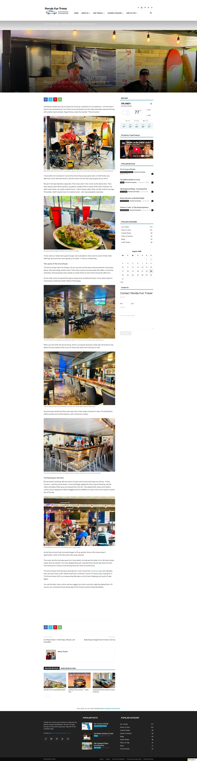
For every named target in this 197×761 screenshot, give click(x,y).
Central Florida (65, 24)
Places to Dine (73, 77)
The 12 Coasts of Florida (127, 169)
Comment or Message (127, 315)
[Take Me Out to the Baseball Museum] (55, 680)
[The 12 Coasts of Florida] (87, 726)
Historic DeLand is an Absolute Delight (132, 198)
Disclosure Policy (148, 759)
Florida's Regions (54, 24)
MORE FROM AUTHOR (68, 668)
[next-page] (48, 696)
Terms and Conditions (118, 759)
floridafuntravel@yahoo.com (61, 733)
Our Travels (98, 13)
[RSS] (148, 7)
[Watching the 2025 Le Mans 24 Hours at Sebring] (104, 680)
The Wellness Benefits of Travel (130, 180)
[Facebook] (138, 7)
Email (122, 307)
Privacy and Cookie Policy (134, 759)
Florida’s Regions (115, 13)
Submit (125, 333)
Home (76, 13)
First (121, 303)
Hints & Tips (131, 13)
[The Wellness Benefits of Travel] (87, 736)
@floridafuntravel (110, 708)
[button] (150, 13)
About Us (85, 13)
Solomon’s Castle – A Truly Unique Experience (134, 207)
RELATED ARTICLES (51, 668)
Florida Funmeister (139, 172)
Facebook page (96, 571)
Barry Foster (49, 86)
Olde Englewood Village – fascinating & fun (133, 189)
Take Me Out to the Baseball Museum (55, 690)
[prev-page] (45, 696)
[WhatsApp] (60, 99)
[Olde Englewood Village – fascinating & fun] (87, 746)
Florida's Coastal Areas (127, 172)
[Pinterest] (145, 7)
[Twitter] (151, 7)
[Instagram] (141, 7)
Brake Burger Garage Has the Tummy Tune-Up (99, 640)
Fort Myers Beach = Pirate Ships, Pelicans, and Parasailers (59, 641)
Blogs (122, 182)
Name (122, 297)
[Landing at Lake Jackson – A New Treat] (79, 680)
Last (132, 303)
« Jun (121, 282)
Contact (107, 759)
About (101, 759)
